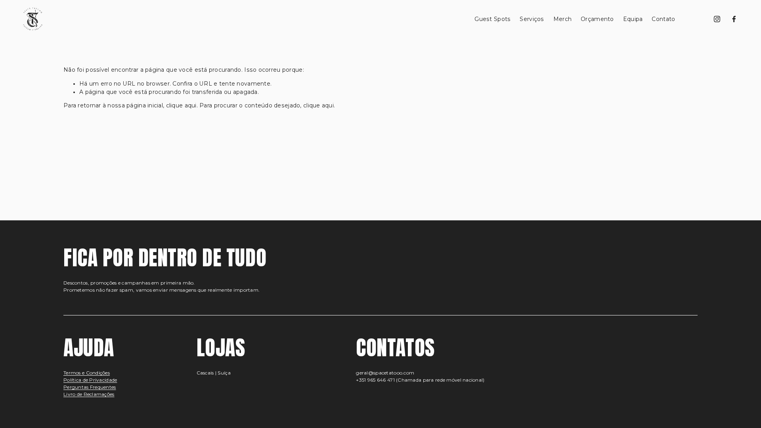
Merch (562, 19)
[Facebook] (734, 19)
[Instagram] (717, 19)
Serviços (532, 19)
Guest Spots (492, 19)
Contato (663, 19)
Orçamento (597, 19)
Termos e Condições (86, 373)
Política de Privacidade (90, 380)
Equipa (633, 19)
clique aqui (181, 105)
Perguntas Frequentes (89, 387)
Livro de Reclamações (89, 394)
